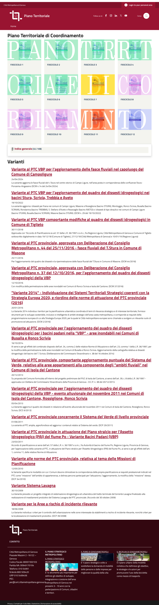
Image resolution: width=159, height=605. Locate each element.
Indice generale (23, 149)
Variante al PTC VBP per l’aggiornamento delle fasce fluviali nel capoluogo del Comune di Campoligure (77, 171)
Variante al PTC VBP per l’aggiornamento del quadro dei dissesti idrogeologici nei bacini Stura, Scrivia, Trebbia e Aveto (80, 195)
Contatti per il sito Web (22, 603)
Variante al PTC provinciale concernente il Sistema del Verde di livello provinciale (80, 417)
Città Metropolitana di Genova (14, 5)
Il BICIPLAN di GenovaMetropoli (132, 551)
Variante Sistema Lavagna (33, 485)
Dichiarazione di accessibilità (51, 603)
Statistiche (36, 603)
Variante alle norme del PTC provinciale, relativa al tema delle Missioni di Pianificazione (73, 460)
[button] (138, 5)
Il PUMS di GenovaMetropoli (95, 551)
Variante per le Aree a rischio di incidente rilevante (54, 504)
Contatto (14, 541)
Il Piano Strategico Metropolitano (54, 560)
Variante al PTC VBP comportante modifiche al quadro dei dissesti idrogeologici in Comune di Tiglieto (80, 221)
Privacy (10, 603)
